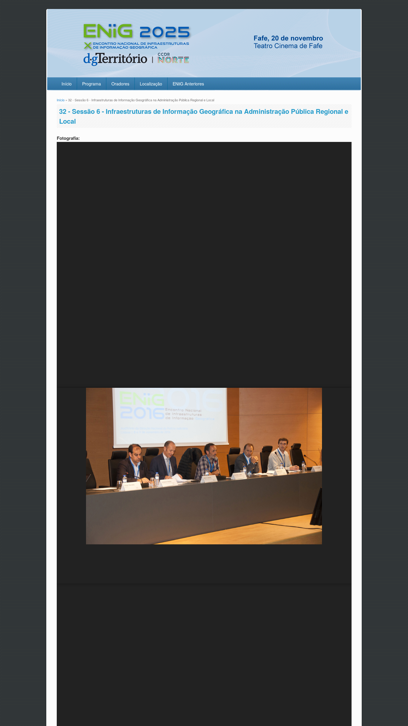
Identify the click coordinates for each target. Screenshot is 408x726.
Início (67, 84)
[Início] (202, 74)
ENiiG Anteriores (188, 84)
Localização (151, 84)
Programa (91, 84)
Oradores (120, 84)
